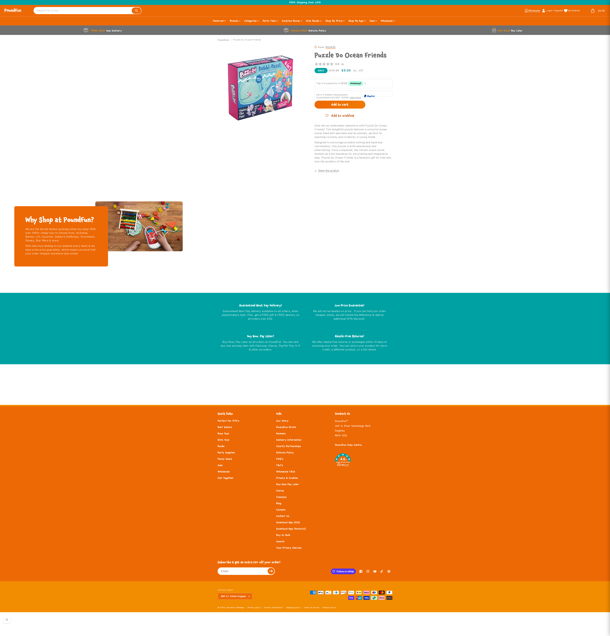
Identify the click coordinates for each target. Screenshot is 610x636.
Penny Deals (225, 458)
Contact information (273, 607)
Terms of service (311, 607)
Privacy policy (254, 607)
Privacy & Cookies (287, 477)
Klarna (280, 490)
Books (221, 446)
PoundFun (223, 40)
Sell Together (226, 477)
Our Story (282, 420)
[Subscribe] (271, 571)
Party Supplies (226, 452)
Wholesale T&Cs (285, 471)
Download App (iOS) (288, 522)
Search (280, 541)
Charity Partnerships (288, 446)
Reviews (281, 433)
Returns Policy (285, 452)
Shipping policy (293, 607)
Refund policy (329, 607)
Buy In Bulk (283, 534)
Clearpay (281, 496)
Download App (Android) (291, 528)
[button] (594, 10)
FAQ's (279, 458)
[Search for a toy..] (136, 10)
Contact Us (282, 515)
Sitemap (240, 607)
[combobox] (88, 10)
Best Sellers (225, 427)
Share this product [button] (328, 171)
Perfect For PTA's (228, 420)
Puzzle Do (331, 47)
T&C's (279, 465)
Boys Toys (223, 433)
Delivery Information (288, 439)
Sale (220, 465)
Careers (280, 509)
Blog (278, 503)
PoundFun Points (286, 427)
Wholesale (224, 471)
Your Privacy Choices (288, 547)
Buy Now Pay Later (287, 484)
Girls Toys (223, 439)
